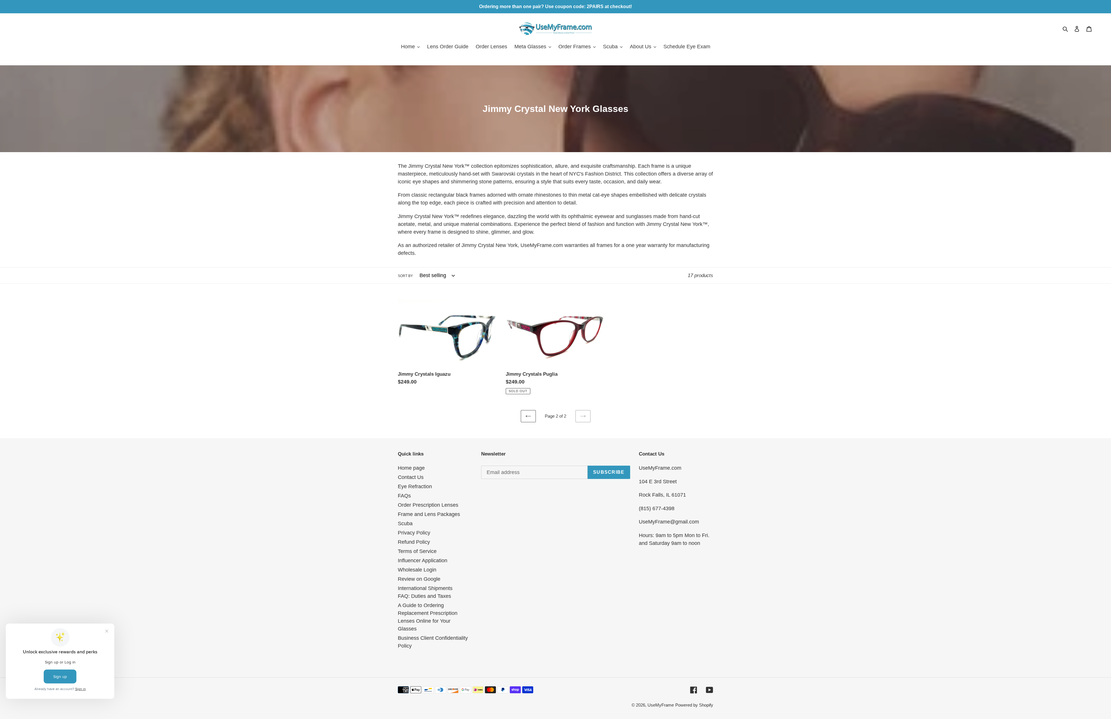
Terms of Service (417, 551)
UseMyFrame (661, 705)
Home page (411, 468)
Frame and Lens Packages (429, 514)
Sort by (405, 276)
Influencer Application (422, 560)
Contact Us (411, 477)
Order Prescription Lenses (428, 505)
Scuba (405, 523)
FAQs (404, 496)
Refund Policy (414, 542)
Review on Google (419, 579)
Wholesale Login (417, 570)
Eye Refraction (415, 486)
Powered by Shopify (694, 705)
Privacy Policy (414, 533)
